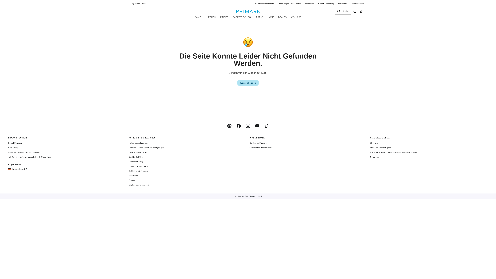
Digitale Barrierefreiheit (139, 185)
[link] (248, 83)
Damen (198, 17)
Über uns (374, 143)
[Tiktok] (266, 125)
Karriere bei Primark (258, 143)
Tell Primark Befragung (138, 171)
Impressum (133, 176)
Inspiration (309, 4)
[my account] (361, 11)
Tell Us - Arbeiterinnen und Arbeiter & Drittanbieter (29, 157)
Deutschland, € (19, 169)
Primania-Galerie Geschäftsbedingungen (146, 148)
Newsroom (374, 157)
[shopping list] (355, 11)
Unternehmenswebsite (264, 4)
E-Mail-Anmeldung (326, 4)
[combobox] (343, 11)
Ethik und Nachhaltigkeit (380, 148)
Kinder (224, 17)
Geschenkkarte (357, 4)
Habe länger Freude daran (289, 4)
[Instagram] (248, 125)
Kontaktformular (15, 143)
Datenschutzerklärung (138, 152)
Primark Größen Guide (138, 166)
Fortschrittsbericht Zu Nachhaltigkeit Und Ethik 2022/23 (394, 152)
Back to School (242, 17)
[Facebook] (238, 125)
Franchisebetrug (136, 162)
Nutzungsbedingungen (138, 143)
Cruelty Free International (261, 148)
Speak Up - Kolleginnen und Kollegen (24, 152)
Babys (260, 17)
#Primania (342, 4)
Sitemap (132, 180)
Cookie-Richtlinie (136, 157)
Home (271, 17)
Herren (211, 17)
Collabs (296, 17)
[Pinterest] (229, 125)
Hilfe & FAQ (13, 148)
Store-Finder (140, 4)
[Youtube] (257, 125)
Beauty (282, 17)
